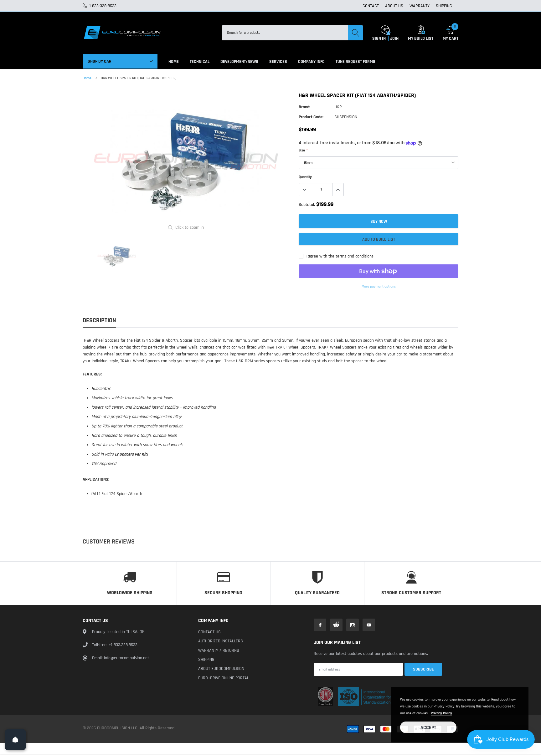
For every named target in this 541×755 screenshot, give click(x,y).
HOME (173, 61)
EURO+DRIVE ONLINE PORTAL (223, 678)
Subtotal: (307, 204)
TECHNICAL (199, 61)
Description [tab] (99, 320)
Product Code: (311, 117)
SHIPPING (444, 6)
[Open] (15, 739)
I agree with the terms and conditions (339, 256)
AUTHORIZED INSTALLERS (220, 641)
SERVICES (278, 61)
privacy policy (441, 713)
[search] (355, 32)
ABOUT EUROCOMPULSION (221, 668)
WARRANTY (420, 6)
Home (87, 78)
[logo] (122, 33)
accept (428, 727)
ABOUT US (394, 6)
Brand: (304, 107)
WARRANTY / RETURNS (218, 650)
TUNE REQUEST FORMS (355, 61)
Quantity (305, 177)
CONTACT (371, 6)
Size (303, 150)
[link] (116, 256)
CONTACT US (209, 632)
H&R (338, 107)
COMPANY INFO (311, 61)
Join (394, 38)
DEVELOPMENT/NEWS (239, 61)
